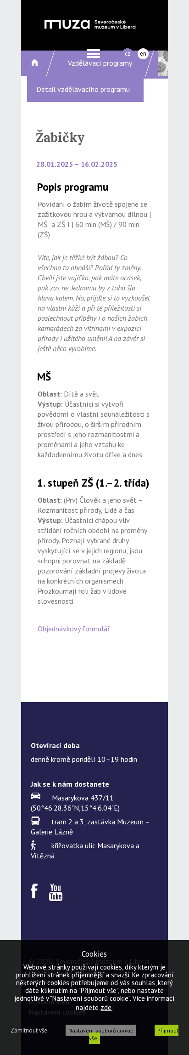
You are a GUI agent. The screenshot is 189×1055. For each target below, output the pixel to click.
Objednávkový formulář (74, 628)
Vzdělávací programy (100, 63)
